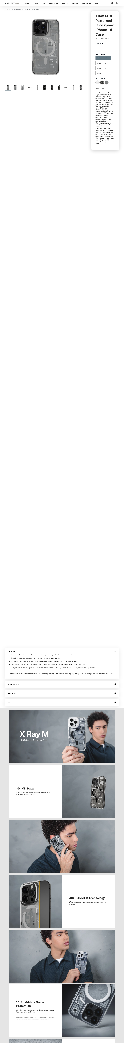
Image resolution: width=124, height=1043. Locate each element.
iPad (43, 3)
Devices (26, 3)
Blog (96, 3)
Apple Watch (53, 3)
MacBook (65, 3)
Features (11, 651)
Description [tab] (99, 88)
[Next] (84, 47)
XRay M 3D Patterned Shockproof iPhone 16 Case (25, 9)
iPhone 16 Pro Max (103, 58)
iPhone (35, 3)
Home (7, 9)
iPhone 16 (100, 73)
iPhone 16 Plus (101, 68)
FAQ (9, 702)
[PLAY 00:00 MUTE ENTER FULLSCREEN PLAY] (46, 47)
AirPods (75, 3)
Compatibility (13, 693)
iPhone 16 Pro (101, 63)
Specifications (13, 684)
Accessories (86, 3)
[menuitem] (27, 3)
